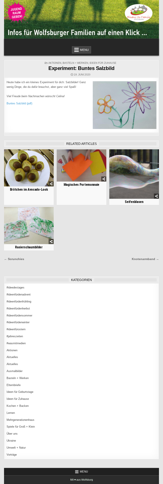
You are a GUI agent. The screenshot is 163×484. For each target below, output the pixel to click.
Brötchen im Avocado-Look (29, 189)
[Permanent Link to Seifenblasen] (134, 174)
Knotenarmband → (145, 259)
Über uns (12, 433)
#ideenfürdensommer (19, 315)
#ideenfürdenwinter (18, 322)
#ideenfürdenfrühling (19, 301)
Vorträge (12, 454)
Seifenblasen (134, 202)
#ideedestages (15, 287)
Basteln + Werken (75, 63)
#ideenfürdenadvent (19, 294)
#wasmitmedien (16, 343)
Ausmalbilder (14, 371)
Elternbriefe (14, 385)
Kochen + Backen (18, 405)
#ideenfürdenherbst (18, 308)
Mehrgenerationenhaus (20, 419)
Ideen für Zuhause (103, 63)
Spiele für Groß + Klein (21, 426)
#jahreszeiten (15, 336)
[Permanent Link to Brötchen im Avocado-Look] (28, 167)
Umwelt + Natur (16, 447)
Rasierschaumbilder (29, 247)
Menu (84, 50)
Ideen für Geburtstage (20, 391)
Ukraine (11, 440)
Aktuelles (12, 357)
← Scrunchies (14, 259)
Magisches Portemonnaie (81, 185)
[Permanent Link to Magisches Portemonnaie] (81, 165)
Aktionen (54, 63)
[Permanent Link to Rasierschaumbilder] (28, 225)
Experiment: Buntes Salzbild (81, 68)
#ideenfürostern (16, 329)
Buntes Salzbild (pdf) (19, 103)
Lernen (11, 412)
